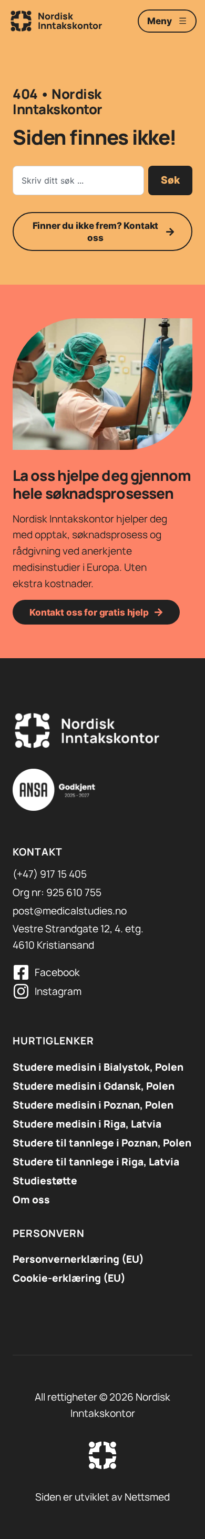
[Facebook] (21, 972)
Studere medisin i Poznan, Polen (93, 1105)
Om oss (31, 1199)
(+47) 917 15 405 (50, 874)
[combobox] (78, 180)
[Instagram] (21, 991)
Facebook (57, 972)
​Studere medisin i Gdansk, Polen (94, 1086)
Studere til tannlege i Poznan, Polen (102, 1143)
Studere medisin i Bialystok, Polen (98, 1067)
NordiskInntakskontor (70, 20)
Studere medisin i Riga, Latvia (87, 1124)
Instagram (58, 991)
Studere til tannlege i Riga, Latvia (96, 1162)
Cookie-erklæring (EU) (69, 1278)
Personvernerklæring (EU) (78, 1259)
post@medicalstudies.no (70, 911)
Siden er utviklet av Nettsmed (102, 1497)
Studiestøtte (45, 1181)
